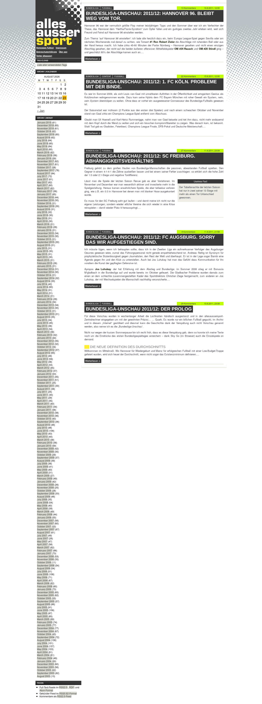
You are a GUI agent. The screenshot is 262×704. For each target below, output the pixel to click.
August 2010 (43, 424)
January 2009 (44, 481)
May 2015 (42, 254)
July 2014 (42, 284)
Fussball (107, 8)
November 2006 (45, 559)
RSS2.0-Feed (64, 696)
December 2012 (45, 340)
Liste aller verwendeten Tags (52, 64)
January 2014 (44, 301)
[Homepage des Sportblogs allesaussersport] (58, 23)
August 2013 (43, 316)
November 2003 (45, 667)
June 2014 (42, 286)
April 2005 (42, 616)
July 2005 (42, 607)
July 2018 (42, 140)
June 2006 (42, 574)
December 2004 (45, 628)
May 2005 (42, 613)
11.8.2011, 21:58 (212, 231)
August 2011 (43, 388)
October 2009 (44, 454)
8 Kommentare (188, 231)
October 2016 (44, 203)
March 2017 (43, 188)
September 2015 (45, 242)
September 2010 (45, 421)
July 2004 (42, 643)
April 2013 (42, 329)
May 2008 (42, 505)
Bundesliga (92, 8)
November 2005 (45, 595)
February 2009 (44, 478)
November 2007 (45, 523)
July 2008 (42, 499)
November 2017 (45, 164)
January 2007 (44, 553)
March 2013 (43, 331)
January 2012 (44, 373)
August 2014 (43, 281)
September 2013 (45, 314)
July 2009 (42, 463)
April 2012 (42, 364)
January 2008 (44, 517)
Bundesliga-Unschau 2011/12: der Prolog (139, 309)
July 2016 (42, 212)
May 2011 (42, 397)
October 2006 (44, 562)
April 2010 (42, 436)
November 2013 (45, 307)
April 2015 (42, 257)
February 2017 (44, 191)
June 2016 (42, 215)
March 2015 (43, 260)
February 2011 (44, 406)
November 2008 (45, 487)
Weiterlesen (91, 58)
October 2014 (44, 275)
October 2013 (44, 310)
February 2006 (44, 586)
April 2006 (42, 580)
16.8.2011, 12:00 (212, 7)
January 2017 (44, 194)
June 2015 (42, 251)
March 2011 (43, 403)
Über (63, 51)
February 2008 (44, 514)
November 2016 (45, 200)
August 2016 (43, 209)
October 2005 (44, 598)
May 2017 (42, 182)
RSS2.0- (63, 687)
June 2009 (42, 466)
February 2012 (44, 370)
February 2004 (44, 658)
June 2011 (42, 394)
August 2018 (43, 137)
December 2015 (45, 233)
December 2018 (45, 125)
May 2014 (42, 290)
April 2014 (42, 293)
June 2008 (42, 502)
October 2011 (44, 382)
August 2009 (43, 460)
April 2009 (42, 472)
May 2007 (42, 541)
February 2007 (44, 550)
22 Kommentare (188, 76)
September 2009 (45, 457)
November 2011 (45, 379)
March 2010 (43, 439)
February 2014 (44, 299)
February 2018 (44, 155)
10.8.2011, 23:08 (212, 303)
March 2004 (43, 655)
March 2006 (43, 583)
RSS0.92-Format (68, 693)
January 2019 (44, 122)
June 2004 (42, 646)
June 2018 (42, 143)
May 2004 (42, 649)
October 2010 (44, 418)
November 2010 (45, 415)
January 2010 (44, 445)
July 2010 (42, 427)
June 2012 (42, 358)
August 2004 (43, 640)
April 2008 (42, 508)
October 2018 (44, 131)
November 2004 (45, 631)
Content (106, 76)
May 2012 (42, 361)
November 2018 (45, 128)
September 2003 (45, 673)
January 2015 (44, 266)
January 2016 (44, 230)
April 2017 (42, 185)
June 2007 (42, 538)
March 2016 (43, 224)
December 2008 (45, 484)
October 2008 (44, 490)
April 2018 (42, 149)
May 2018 (42, 146)
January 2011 (44, 409)
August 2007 (43, 532)
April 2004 (42, 652)
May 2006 (42, 577)
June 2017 (42, 179)
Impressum (61, 47)
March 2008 (43, 511)
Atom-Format (46, 690)
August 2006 (43, 568)
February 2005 (44, 622)
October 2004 (44, 634)
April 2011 (42, 400)
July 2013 (42, 319)
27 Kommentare (188, 150)
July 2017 (42, 176)
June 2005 (42, 610)
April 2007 (42, 544)
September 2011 (45, 385)
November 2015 (45, 236)
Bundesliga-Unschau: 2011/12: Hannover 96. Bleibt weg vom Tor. (150, 16)
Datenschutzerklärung (46, 51)
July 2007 (42, 535)
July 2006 (42, 571)
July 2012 (42, 355)
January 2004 (44, 661)
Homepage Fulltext (45, 47)
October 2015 (44, 239)
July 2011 (42, 391)
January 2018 (44, 158)
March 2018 (43, 152)
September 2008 (45, 493)
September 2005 (45, 601)
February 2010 (44, 442)
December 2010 (45, 412)
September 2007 (45, 529)
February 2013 (44, 334)
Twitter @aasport (44, 56)
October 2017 (44, 167)
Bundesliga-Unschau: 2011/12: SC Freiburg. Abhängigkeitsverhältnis (140, 158)
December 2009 (45, 448)
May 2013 (42, 325)
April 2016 (42, 221)
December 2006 (45, 556)
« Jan (40, 110)
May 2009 (42, 469)
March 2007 (43, 547)
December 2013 (45, 305)
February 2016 (44, 227)
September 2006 (45, 565)
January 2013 (44, 337)
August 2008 (43, 496)
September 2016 (45, 206)
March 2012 (43, 367)
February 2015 (44, 263)
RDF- (72, 687)
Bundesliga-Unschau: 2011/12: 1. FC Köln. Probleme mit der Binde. (151, 84)
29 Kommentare (188, 303)
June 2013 (42, 322)
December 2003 (45, 664)
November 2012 (45, 343)
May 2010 (42, 433)
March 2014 (43, 295)
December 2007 (45, 520)
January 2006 (44, 589)
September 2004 (45, 637)
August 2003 (43, 676)
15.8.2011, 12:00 (212, 76)
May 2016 (42, 218)
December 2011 (45, 376)
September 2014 (45, 278)
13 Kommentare (188, 7)
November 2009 (45, 451)
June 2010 (42, 430)
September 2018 (45, 134)
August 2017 (43, 173)
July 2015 (42, 248)
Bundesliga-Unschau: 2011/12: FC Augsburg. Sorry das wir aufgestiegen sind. (150, 240)
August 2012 (43, 352)
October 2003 (44, 670)
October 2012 (44, 346)
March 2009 (43, 475)
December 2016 (45, 197)
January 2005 (44, 625)
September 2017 (45, 170)
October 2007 (44, 526)
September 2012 (45, 349)
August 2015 (43, 245)
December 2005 (45, 592)
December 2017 (45, 161)
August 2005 (43, 604)
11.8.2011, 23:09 (212, 150)
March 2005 (43, 619)
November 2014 (45, 272)
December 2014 (45, 269)
